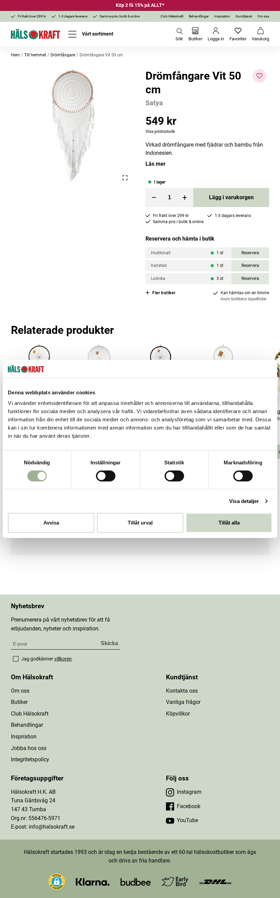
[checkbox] (15, 659)
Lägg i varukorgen (231, 197)
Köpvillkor (178, 713)
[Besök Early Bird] (175, 881)
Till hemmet (35, 55)
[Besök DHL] (215, 881)
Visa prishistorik (160, 131)
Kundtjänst (244, 16)
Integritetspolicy (30, 759)
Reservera (250, 252)
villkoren (63, 659)
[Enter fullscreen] (125, 178)
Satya (154, 103)
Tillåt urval (140, 523)
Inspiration (222, 16)
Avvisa (51, 523)
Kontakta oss (182, 691)
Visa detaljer (244, 501)
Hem (15, 55)
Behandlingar (199, 16)
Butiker (19, 702)
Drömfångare (63, 55)
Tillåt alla (229, 523)
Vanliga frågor (183, 702)
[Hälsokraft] (35, 34)
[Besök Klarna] (93, 881)
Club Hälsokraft (171, 16)
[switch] (105, 476)
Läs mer (155, 164)
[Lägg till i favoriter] (259, 76)
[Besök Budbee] (136, 881)
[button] (73, 125)
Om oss (263, 16)
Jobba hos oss (28, 748)
